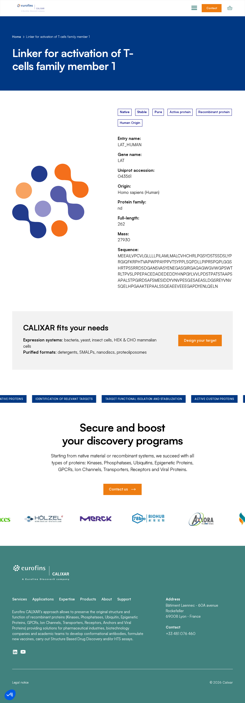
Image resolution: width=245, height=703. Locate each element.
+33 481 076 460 (180, 633)
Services (19, 599)
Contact (211, 8)
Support (124, 599)
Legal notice (20, 682)
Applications (43, 599)
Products (88, 599)
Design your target (200, 340)
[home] (31, 8)
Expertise (67, 599)
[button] (194, 8)
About (106, 599)
